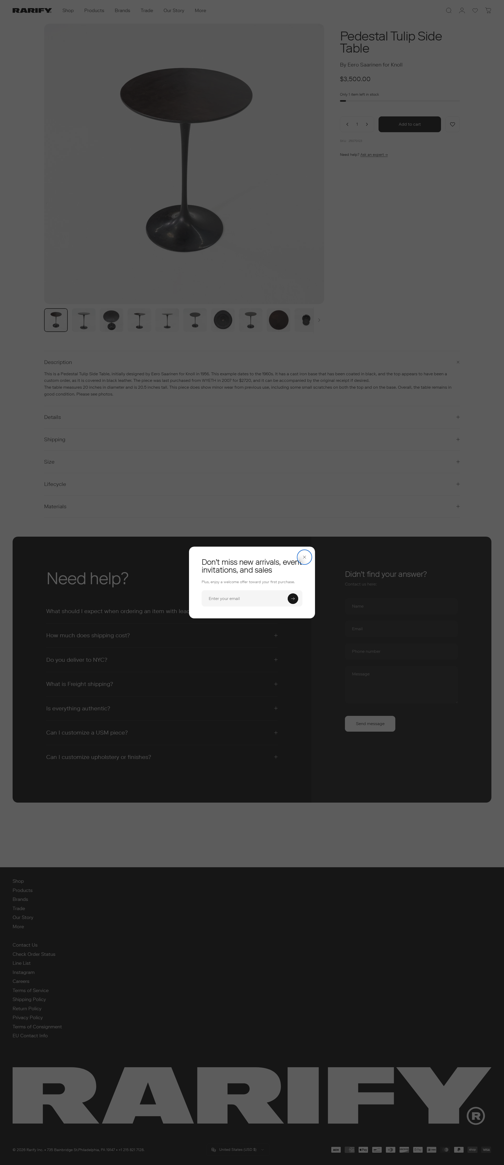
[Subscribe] (293, 598)
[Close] (304, 557)
